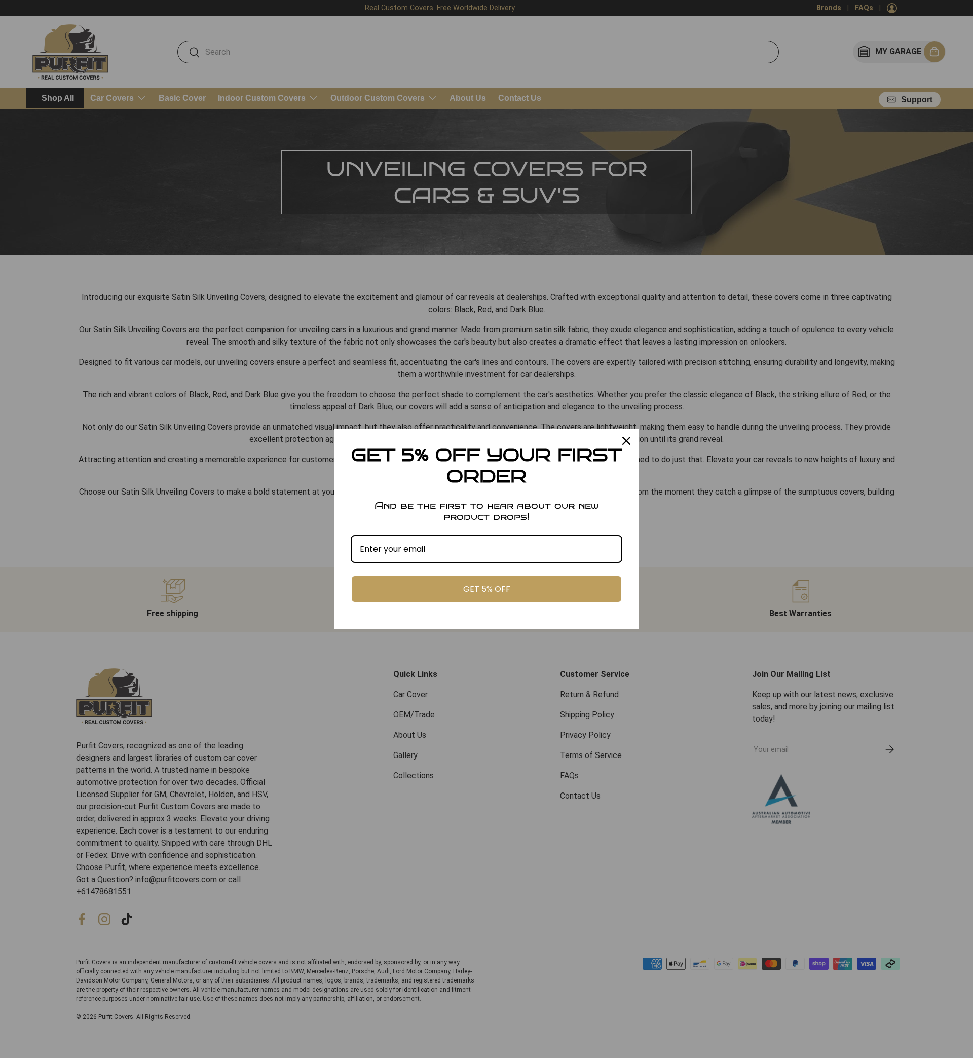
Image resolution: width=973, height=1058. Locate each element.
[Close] (626, 441)
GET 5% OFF (486, 589)
